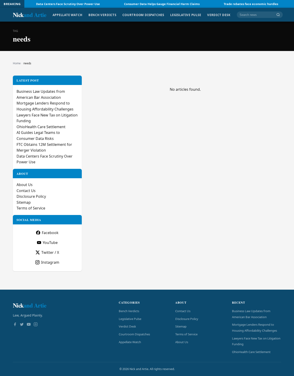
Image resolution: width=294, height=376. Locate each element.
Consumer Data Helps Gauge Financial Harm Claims (154, 4)
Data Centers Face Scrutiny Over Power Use (60, 4)
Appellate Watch (67, 15)
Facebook (50, 232)
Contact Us (26, 190)
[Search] (278, 14)
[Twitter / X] (22, 325)
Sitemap (24, 202)
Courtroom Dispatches (143, 15)
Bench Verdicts (102, 15)
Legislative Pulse (185, 15)
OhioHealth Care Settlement (41, 126)
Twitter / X (50, 252)
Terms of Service (31, 208)
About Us (25, 184)
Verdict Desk (218, 15)
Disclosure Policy (31, 196)
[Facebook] (15, 325)
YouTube (50, 242)
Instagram (50, 262)
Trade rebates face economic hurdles (243, 4)
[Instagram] (36, 325)
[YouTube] (29, 325)
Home (17, 63)
